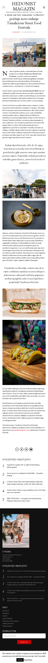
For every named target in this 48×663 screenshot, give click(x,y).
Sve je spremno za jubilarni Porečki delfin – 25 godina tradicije (26, 577)
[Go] (44, 7)
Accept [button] (20, 660)
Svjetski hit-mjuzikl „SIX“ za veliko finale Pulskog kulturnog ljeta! (26, 571)
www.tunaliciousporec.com (20, 430)
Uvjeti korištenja (7, 618)
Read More (28, 660)
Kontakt (4, 616)
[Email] (31, 449)
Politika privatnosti (8, 623)
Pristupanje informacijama (10, 621)
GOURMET (16, 32)
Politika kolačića (7, 626)
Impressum (5, 611)
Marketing (5, 613)
